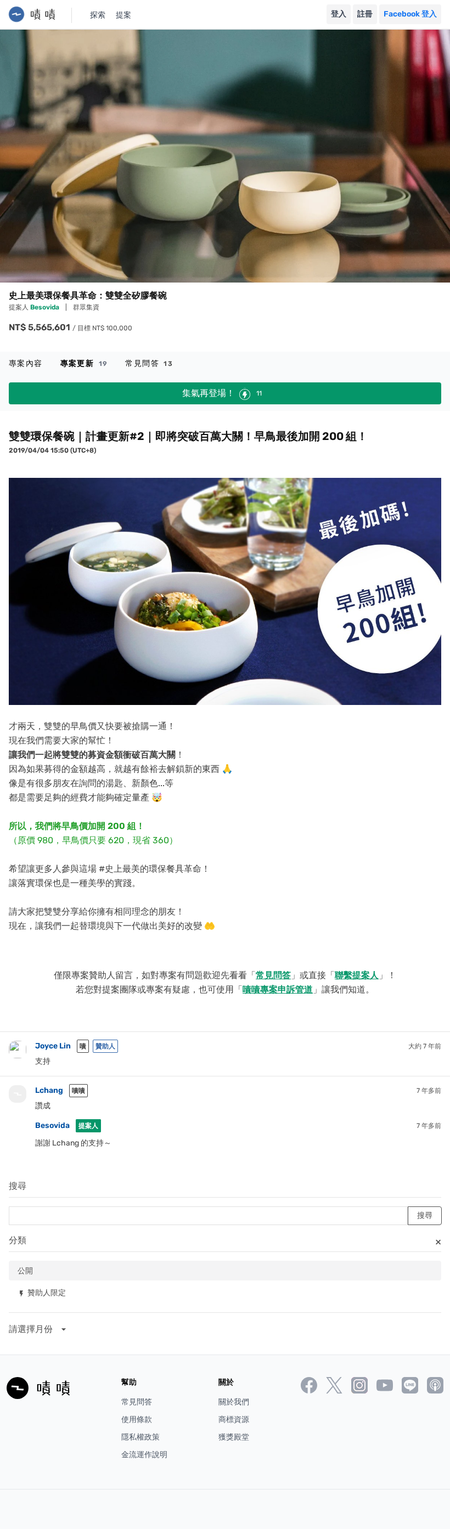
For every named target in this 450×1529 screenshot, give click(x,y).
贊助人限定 (42, 1292)
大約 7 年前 (424, 1046)
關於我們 (233, 1402)
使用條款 (136, 1419)
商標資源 (233, 1419)
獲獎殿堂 (233, 1437)
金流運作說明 (144, 1454)
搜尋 (17, 1186)
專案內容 (26, 363)
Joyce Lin (53, 1046)
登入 (338, 14)
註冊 (365, 14)
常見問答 (149, 363)
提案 (123, 15)
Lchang (49, 1090)
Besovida (45, 307)
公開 (25, 1270)
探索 (97, 15)
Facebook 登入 (410, 14)
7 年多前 (429, 1090)
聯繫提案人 (357, 975)
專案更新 (84, 363)
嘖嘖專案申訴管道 (278, 989)
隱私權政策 (140, 1437)
